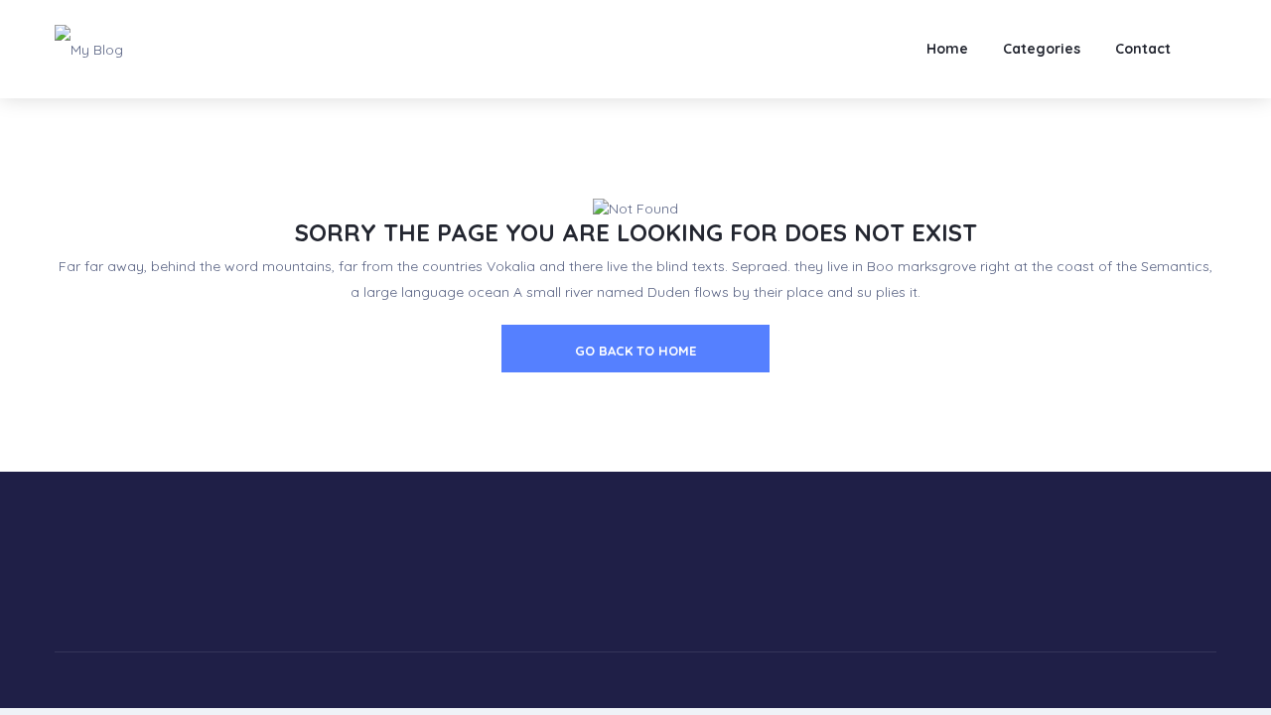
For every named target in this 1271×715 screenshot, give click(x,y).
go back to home (635, 350)
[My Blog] (89, 49)
